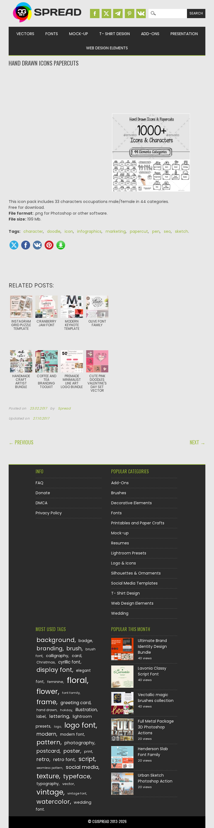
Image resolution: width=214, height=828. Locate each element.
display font (54, 670)
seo (167, 231)
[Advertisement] (107, 89)
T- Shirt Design (114, 34)
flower (47, 691)
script (87, 759)
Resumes (120, 543)
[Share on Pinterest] (49, 245)
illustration (86, 710)
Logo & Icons (123, 563)
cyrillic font (69, 662)
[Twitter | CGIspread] (106, 13)
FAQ (39, 483)
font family (71, 693)
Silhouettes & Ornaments (136, 573)
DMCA (41, 503)
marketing (116, 231)
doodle (53, 231)
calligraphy (57, 655)
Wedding (119, 613)
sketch (181, 231)
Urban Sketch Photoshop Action (155, 778)
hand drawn (47, 710)
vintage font (76, 793)
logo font (80, 725)
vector (68, 783)
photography (79, 743)
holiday (66, 710)
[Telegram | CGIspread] (118, 13)
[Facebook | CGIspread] (94, 13)
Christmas (46, 662)
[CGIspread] (47, 23)
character (33, 231)
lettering (59, 716)
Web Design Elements (107, 48)
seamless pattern (49, 768)
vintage (50, 792)
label (41, 716)
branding (50, 648)
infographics (89, 231)
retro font (64, 759)
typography (48, 783)
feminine (55, 681)
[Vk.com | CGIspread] (141, 13)
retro (43, 759)
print (88, 751)
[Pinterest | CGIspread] (129, 13)
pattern (48, 742)
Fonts (51, 34)
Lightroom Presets (128, 553)
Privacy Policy (49, 513)
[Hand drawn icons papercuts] (151, 195)
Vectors (25, 34)
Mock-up (78, 34)
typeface (76, 776)
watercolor (53, 801)
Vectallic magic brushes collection (156, 697)
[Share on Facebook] (25, 245)
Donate (43, 493)
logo (57, 726)
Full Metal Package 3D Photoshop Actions (156, 727)
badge (85, 640)
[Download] (60, 245)
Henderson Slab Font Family (153, 751)
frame (46, 701)
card (76, 655)
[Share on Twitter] (13, 245)
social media (82, 767)
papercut (139, 231)
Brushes (118, 493)
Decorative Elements (131, 503)
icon (69, 231)
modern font (72, 734)
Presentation (184, 34)
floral (77, 680)
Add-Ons (150, 34)
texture (48, 776)
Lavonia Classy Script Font (152, 671)
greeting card (75, 702)
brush (74, 648)
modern (46, 733)
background (56, 640)
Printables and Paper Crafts (137, 523)
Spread (64, 408)
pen (156, 231)
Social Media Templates (134, 583)
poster (72, 750)
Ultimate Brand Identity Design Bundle (152, 646)
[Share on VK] (37, 245)
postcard (48, 750)
